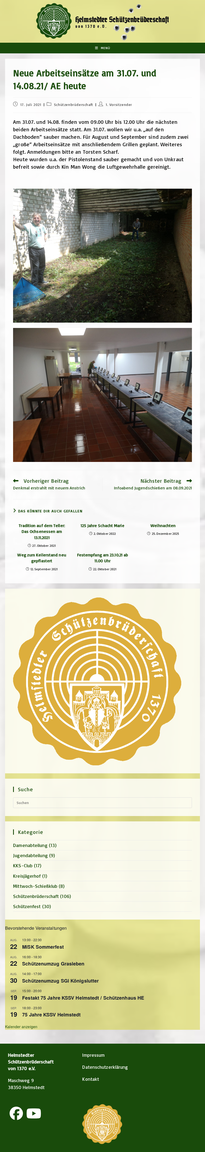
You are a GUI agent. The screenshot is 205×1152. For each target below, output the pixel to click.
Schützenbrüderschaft (73, 104)
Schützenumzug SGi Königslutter (60, 980)
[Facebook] (16, 1113)
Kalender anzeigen (21, 1026)
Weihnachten (163, 525)
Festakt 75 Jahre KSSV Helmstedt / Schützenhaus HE (83, 997)
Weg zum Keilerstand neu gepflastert (41, 557)
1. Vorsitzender (119, 104)
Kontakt (90, 1079)
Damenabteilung (30, 845)
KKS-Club (23, 865)
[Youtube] (33, 1113)
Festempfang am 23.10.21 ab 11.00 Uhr (102, 557)
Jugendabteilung (30, 855)
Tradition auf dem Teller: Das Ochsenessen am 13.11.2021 (42, 531)
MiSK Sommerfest (43, 946)
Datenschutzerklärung (105, 1067)
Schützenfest (27, 906)
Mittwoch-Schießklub (35, 886)
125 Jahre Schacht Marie (102, 525)
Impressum (93, 1055)
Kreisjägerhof (27, 876)
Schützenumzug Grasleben (53, 963)
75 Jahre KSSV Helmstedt (51, 1014)
